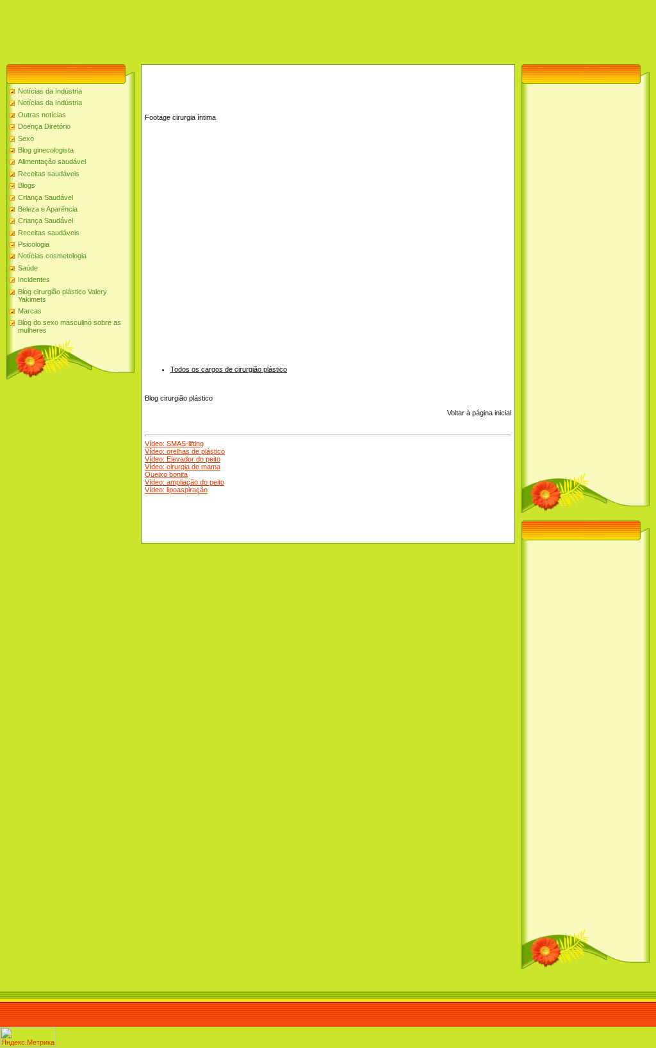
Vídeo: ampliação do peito (184, 482)
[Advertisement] (233, 29)
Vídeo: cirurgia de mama (182, 466)
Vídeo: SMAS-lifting (174, 443)
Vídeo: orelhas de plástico (185, 451)
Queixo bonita (166, 474)
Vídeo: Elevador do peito (182, 459)
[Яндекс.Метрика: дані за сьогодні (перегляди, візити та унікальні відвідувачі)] (28, 1037)
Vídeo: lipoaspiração (176, 490)
